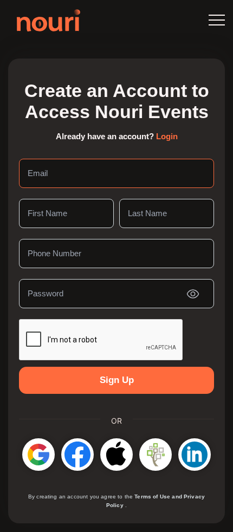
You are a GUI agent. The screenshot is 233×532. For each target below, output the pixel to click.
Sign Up (117, 380)
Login (167, 136)
